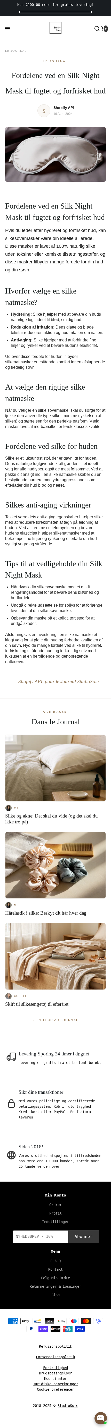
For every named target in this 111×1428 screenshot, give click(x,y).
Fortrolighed (55, 1368)
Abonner (84, 1236)
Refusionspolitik (55, 1346)
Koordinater (55, 1379)
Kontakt (55, 1269)
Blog (55, 1295)
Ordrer (55, 1205)
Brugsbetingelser (55, 1373)
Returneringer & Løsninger (55, 1286)
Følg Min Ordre (55, 1278)
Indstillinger (55, 1222)
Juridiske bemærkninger (55, 1384)
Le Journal (16, 50)
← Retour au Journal (55, 1020)
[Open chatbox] (100, 1418)
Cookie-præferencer (55, 1389)
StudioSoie (68, 1406)
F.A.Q (55, 1261)
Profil (55, 1213)
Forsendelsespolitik (55, 1357)
